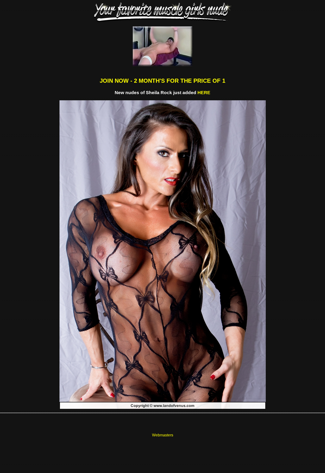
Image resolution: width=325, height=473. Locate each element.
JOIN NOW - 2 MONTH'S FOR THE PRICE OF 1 (162, 80)
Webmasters (162, 435)
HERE (203, 92)
